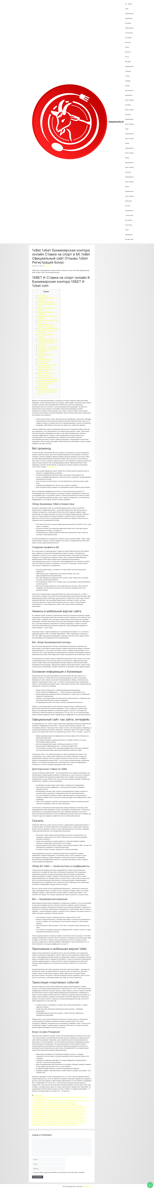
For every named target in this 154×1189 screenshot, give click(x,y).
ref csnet (127, 206)
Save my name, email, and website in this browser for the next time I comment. (59, 1172)
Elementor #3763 (128, 45)
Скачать (40, 322)
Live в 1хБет (42, 345)
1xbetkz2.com (51, 467)
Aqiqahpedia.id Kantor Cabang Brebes (129, 181)
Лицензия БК (42, 353)
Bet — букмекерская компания (48, 328)
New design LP (129, 90)
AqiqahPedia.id (129, 13)
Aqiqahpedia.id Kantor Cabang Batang (129, 152)
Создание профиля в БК (46, 302)
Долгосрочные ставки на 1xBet (48, 320)
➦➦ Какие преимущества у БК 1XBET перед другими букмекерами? (48, 383)
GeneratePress (87, 1186)
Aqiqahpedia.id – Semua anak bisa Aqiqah (129, 215)
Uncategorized (38, 1095)
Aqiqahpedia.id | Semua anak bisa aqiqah (129, 32)
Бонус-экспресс (43, 387)
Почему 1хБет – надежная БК (47, 349)
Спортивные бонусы (44, 359)
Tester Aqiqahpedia (128, 232)
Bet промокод (42, 296)
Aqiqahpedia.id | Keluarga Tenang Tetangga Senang (129, 76)
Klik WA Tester (129, 239)
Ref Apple (128, 61)
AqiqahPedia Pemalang (128, 21)
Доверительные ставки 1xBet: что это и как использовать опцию (48, 392)
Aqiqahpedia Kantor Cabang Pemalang (129, 100)
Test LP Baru (128, 225)
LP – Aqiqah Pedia (128, 6)
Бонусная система (44, 361)
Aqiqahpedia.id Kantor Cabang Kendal (129, 138)
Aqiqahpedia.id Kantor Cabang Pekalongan (129, 196)
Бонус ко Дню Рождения (46, 338)
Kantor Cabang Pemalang (129, 112)
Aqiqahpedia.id (116, 122)
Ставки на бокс (43, 363)
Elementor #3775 (128, 54)
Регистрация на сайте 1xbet (47, 347)
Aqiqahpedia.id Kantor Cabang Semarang (129, 167)
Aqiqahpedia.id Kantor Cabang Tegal (129, 124)
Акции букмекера (43, 351)
